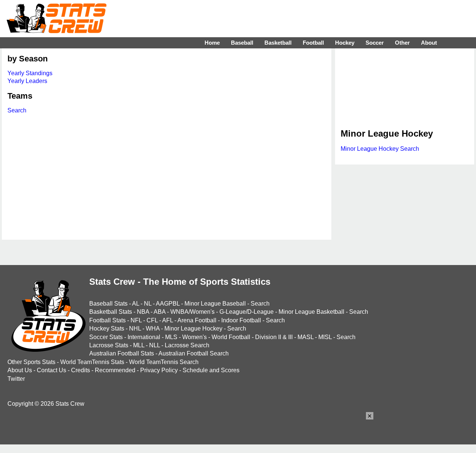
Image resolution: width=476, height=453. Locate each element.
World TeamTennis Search (164, 362)
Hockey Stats (106, 328)
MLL (138, 345)
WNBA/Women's (192, 312)
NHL (135, 328)
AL (135, 303)
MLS (171, 337)
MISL (325, 337)
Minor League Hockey (193, 328)
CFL (152, 320)
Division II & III (274, 337)
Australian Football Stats (121, 353)
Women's (194, 337)
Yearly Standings (29, 73)
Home (212, 42)
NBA (143, 312)
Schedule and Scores (211, 370)
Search (16, 110)
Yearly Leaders (27, 81)
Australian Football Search (193, 353)
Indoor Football (241, 320)
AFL (167, 320)
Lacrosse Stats (108, 345)
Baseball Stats (108, 303)
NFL (136, 320)
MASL (305, 337)
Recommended (115, 370)
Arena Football (196, 320)
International (144, 337)
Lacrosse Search (187, 345)
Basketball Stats (110, 312)
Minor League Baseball (215, 303)
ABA (159, 312)
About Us (19, 370)
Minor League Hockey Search (380, 149)
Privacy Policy (159, 370)
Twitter (16, 379)
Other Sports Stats (31, 362)
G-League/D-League (246, 312)
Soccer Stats (106, 337)
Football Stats (107, 320)
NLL (154, 345)
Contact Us (51, 370)
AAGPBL (168, 303)
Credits (80, 370)
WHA (153, 328)
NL (147, 303)
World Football (231, 337)
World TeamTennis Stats (92, 362)
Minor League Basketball (311, 312)
